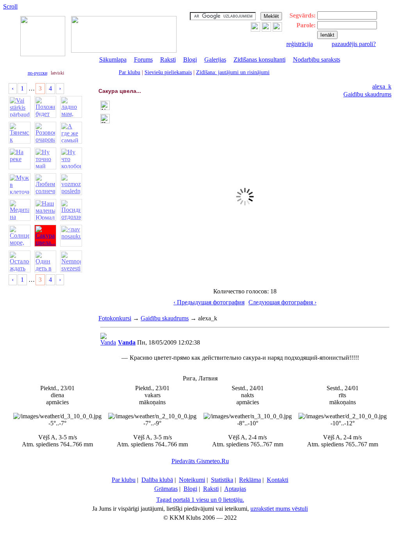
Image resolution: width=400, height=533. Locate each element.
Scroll (10, 6)
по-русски (37, 73)
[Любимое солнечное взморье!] (45, 184)
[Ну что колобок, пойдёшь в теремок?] (71, 158)
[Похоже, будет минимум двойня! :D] (45, 107)
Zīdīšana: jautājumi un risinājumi (233, 72)
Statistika (222, 479)
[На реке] (19, 158)
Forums (143, 59)
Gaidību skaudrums (367, 94)
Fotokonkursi (114, 318)
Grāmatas (166, 488)
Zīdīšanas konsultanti (260, 59)
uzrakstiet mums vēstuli (279, 508)
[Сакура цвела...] (45, 236)
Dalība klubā (157, 479)
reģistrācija (299, 44)
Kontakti (277, 479)
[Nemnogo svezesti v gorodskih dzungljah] (71, 261)
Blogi (190, 59)
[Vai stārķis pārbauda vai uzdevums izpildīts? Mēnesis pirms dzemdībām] (19, 107)
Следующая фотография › (282, 302)
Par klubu (129, 72)
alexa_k (381, 86)
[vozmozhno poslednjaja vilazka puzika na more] (71, 184)
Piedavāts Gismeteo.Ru (200, 461)
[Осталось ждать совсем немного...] (19, 261)
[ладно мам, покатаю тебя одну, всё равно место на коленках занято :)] (71, 107)
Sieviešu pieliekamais (168, 72)
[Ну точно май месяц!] (45, 158)
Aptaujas (235, 488)
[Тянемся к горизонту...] (19, 133)
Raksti (168, 59)
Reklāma (250, 479)
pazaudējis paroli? (354, 44)
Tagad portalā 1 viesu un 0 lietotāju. (200, 499)
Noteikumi (192, 479)
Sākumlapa (113, 59)
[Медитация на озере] (19, 210)
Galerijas (215, 59)
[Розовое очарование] (45, 133)
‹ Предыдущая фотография (209, 302)
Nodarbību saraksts (316, 59)
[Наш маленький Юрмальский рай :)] (45, 210)
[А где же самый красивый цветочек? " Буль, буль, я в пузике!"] (71, 133)
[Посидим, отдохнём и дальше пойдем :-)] (71, 210)
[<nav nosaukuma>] (71, 236)
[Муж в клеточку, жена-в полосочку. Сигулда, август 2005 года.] (19, 184)
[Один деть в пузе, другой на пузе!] (45, 261)
